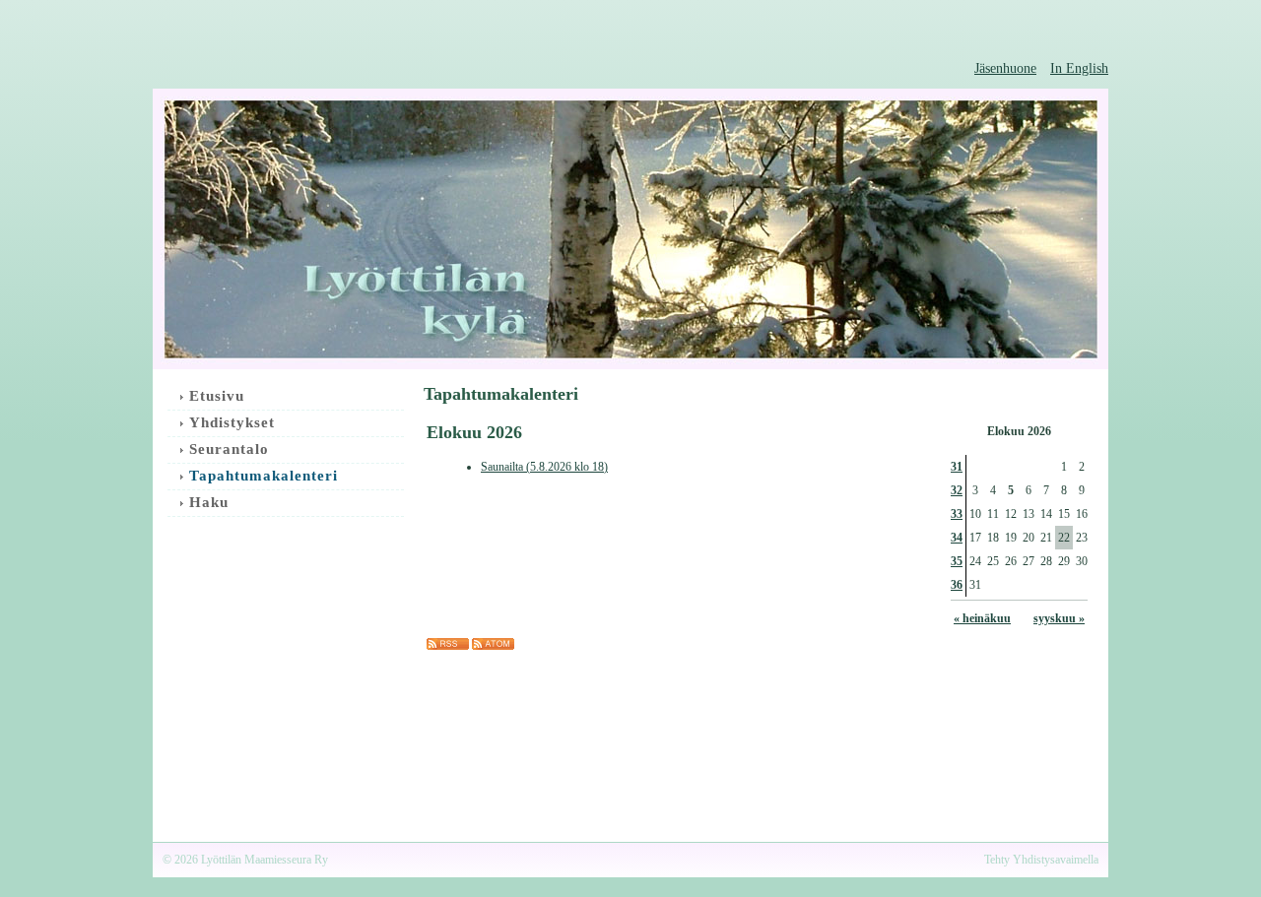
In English (1079, 68)
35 (956, 561)
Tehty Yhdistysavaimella (1041, 859)
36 (956, 585)
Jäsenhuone (1005, 68)
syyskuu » (1059, 618)
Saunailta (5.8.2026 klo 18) (544, 467)
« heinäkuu (982, 618)
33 (956, 514)
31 (956, 467)
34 (956, 538)
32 (956, 490)
